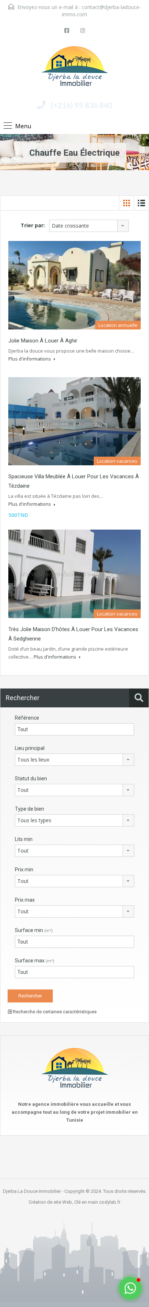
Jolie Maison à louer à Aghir (42, 340)
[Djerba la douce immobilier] (74, 68)
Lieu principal (29, 748)
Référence (27, 718)
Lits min (24, 839)
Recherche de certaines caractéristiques (54, 1011)
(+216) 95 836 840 (81, 104)
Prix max (25, 900)
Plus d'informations (30, 358)
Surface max (34, 960)
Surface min (34, 930)
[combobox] (89, 226)
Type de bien (29, 809)
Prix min (24, 869)
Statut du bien (31, 778)
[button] (130, 1288)
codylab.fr (109, 1202)
